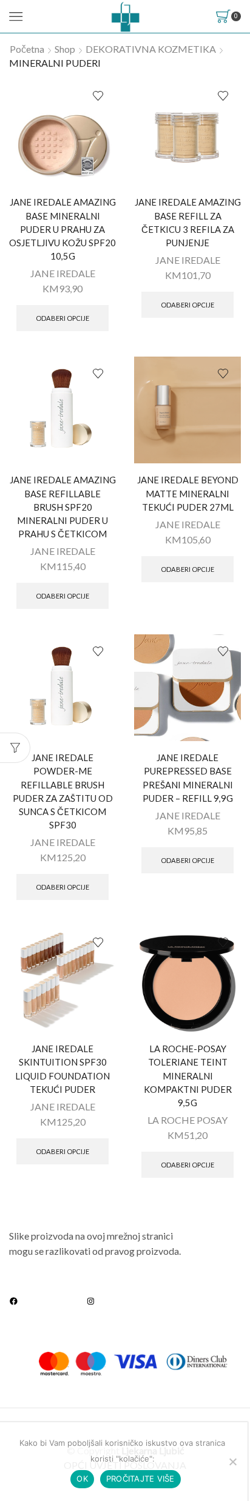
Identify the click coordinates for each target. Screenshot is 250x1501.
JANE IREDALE (62, 273)
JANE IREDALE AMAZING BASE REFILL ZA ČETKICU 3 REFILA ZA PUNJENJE (188, 222)
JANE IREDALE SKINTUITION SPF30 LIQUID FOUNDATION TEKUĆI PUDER (62, 1069)
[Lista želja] (98, 96)
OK (82, 1478)
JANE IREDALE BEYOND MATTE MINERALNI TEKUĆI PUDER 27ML (187, 493)
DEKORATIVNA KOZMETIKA (151, 49)
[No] (232, 1462)
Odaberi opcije (62, 318)
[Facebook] (13, 1301)
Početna (27, 49)
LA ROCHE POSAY (187, 1120)
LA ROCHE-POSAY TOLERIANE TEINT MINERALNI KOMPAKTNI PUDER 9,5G (188, 1075)
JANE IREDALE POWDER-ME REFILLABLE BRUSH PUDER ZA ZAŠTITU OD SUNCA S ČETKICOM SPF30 (63, 791)
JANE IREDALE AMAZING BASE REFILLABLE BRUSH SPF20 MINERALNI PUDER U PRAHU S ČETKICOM (63, 506)
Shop (65, 49)
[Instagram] (90, 1301)
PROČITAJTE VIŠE (140, 1478)
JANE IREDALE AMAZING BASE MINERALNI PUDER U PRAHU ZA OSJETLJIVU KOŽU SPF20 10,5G (62, 228)
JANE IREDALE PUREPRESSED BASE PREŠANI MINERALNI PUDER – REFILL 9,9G (188, 778)
